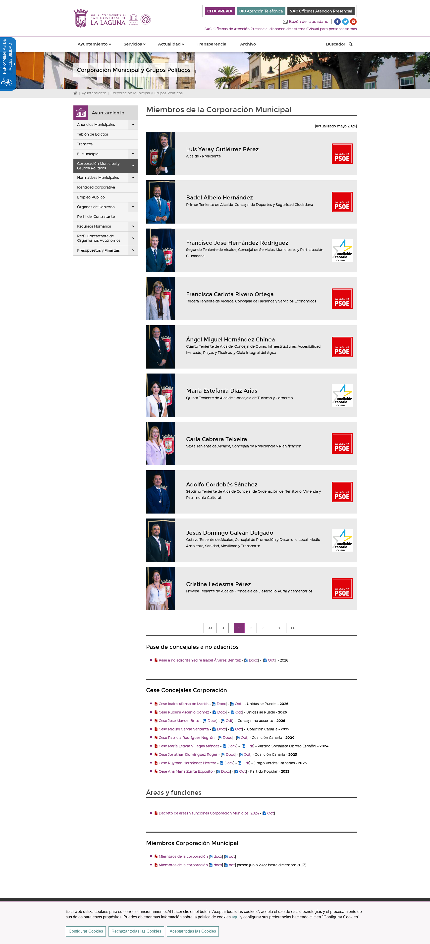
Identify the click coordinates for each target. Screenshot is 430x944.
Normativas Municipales (98, 178)
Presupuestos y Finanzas (98, 250)
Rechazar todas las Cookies (136, 931)
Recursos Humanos (94, 226)
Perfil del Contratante (96, 217)
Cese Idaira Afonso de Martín (184, 704)
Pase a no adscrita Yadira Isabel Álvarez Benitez (200, 660)
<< (210, 628)
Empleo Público (91, 197)
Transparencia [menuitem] (211, 44)
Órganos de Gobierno (96, 207)
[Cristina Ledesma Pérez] (160, 588)
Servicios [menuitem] (137, 47)
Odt (271, 660)
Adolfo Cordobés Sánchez (222, 484)
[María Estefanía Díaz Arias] (160, 395)
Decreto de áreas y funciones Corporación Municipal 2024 (209, 813)
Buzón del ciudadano (308, 22)
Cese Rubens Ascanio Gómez (184, 712)
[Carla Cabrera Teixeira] (160, 443)
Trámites (85, 144)
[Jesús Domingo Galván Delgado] (160, 540)
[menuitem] (220, 11)
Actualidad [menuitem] (174, 47)
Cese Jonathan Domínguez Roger (188, 754)
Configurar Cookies (86, 931)
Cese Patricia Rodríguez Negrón (187, 738)
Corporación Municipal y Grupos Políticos (98, 166)
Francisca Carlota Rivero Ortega (230, 294)
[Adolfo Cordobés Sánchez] (160, 492)
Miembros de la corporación (183, 856)
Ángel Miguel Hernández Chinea (230, 339)
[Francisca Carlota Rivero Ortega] (160, 298)
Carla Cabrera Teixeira (216, 439)
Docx (253, 660)
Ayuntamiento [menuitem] (97, 47)
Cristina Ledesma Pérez (218, 584)
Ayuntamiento (93, 93)
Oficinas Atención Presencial (321, 11)
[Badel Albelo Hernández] (160, 202)
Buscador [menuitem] (335, 45)
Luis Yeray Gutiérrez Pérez (222, 149)
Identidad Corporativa (96, 187)
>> (293, 628)
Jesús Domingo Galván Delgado (229, 532)
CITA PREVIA (219, 11)
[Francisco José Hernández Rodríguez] (160, 250)
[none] (133, 125)
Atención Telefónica (261, 11)
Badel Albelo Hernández (219, 197)
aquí (235, 917)
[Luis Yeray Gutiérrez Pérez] (160, 153)
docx (218, 856)
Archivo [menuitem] (248, 44)
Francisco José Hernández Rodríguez (237, 242)
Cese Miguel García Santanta (184, 729)
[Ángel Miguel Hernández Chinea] (160, 347)
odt (232, 856)
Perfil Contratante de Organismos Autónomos (98, 238)
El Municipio (88, 154)
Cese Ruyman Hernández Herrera (187, 763)
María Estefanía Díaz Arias (221, 390)
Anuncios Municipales (96, 125)
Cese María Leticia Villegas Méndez (189, 746)
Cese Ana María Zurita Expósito (186, 771)
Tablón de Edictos (92, 134)
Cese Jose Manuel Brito (179, 721)
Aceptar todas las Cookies (193, 931)
